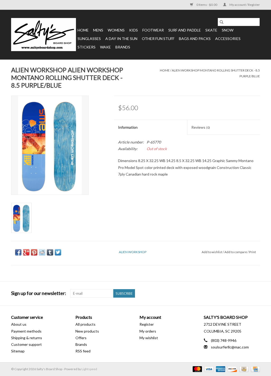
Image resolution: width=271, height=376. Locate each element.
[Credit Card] (254, 369)
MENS (98, 30)
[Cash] (243, 369)
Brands (122, 47)
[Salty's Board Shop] (43, 34)
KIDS (133, 30)
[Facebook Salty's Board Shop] (246, 293)
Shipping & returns (26, 337)
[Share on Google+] (26, 252)
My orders (147, 331)
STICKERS (87, 47)
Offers (81, 337)
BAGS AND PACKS (195, 38)
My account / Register (244, 5)
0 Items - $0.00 (207, 5)
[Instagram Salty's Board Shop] (255, 293)
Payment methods (26, 331)
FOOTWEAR (153, 30)
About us (18, 324)
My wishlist (148, 337)
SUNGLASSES (89, 38)
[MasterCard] (196, 369)
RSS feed (83, 351)
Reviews (200, 127)
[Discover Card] (231, 369)
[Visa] (208, 369)
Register (146, 324)
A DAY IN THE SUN (121, 38)
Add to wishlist (212, 252)
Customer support (26, 344)
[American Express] (220, 369)
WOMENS (116, 30)
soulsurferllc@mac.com (230, 347)
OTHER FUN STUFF (158, 38)
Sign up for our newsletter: (38, 293)
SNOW (227, 30)
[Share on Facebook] (18, 252)
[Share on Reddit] (42, 252)
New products (87, 331)
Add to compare (235, 252)
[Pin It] (34, 252)
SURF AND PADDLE (184, 30)
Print (252, 252)
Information (128, 127)
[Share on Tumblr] (50, 252)
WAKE (105, 47)
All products (85, 324)
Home (83, 30)
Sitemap (18, 351)
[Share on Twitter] (58, 252)
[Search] (221, 22)
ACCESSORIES (228, 38)
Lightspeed (89, 369)
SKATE (211, 30)
